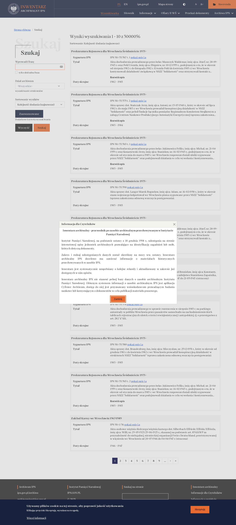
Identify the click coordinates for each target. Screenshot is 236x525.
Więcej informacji (36, 518)
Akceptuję (200, 509)
